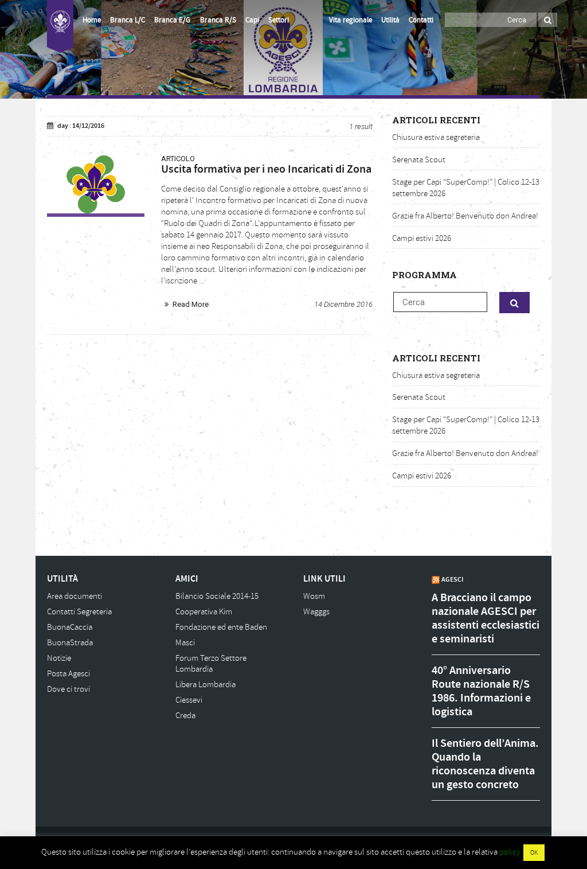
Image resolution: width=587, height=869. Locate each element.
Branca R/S (218, 20)
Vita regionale (350, 20)
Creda (185, 715)
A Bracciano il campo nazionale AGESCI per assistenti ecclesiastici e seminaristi (485, 618)
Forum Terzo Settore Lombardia (210, 664)
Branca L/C (127, 20)
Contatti (421, 20)
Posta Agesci (68, 673)
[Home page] (60, 26)
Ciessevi (188, 700)
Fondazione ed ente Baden (221, 627)
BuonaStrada (70, 642)
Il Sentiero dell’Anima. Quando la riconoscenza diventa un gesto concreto (485, 764)
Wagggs (316, 611)
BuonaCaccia (69, 627)
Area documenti (74, 596)
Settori (278, 20)
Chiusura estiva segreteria (436, 137)
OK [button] (534, 852)
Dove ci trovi (68, 689)
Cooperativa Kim (203, 611)
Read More (191, 304)
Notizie (59, 658)
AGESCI (452, 579)
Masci (185, 642)
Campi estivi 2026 (421, 238)
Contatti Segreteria (79, 611)
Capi (252, 20)
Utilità (390, 20)
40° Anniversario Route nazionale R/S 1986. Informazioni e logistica (481, 691)
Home (92, 20)
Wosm (314, 596)
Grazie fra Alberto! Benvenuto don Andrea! (465, 216)
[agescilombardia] (95, 184)
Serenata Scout (418, 159)
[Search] (547, 20)
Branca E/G (172, 20)
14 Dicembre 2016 (343, 304)
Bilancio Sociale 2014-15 (217, 596)
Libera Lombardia (205, 684)
